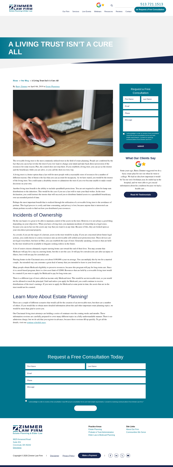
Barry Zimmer (21, 86)
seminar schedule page (36, 322)
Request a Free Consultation (151, 10)
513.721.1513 (151, 4)
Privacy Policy (68, 456)
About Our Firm (132, 429)
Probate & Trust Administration (101, 432)
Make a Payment (89, 455)
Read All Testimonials (141, 195)
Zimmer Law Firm (21, 8)
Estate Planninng (53, 86)
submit (140, 146)
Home (15, 80)
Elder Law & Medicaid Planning (102, 435)
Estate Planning (95, 429)
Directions (17, 448)
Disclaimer (54, 456)
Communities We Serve (136, 432)
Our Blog (25, 80)
